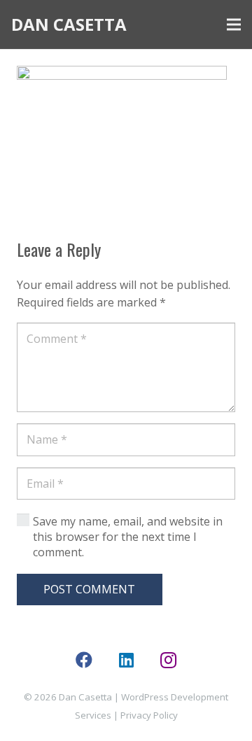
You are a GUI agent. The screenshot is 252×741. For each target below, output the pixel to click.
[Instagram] (168, 660)
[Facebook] (84, 660)
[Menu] (234, 24)
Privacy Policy (149, 715)
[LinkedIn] (126, 660)
